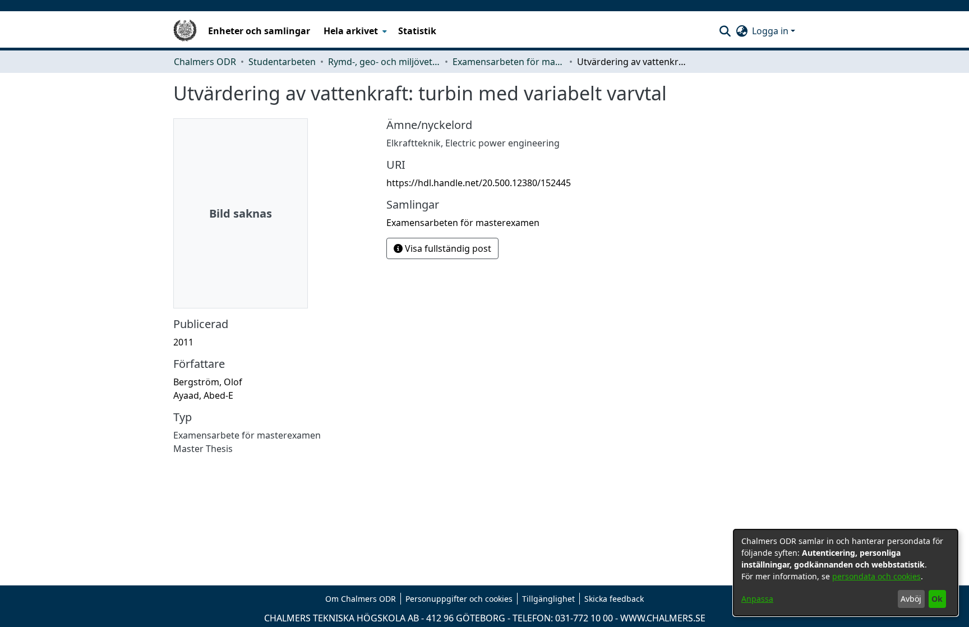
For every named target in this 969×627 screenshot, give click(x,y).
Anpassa (757, 598)
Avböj (911, 598)
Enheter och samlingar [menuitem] (259, 31)
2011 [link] (183, 342)
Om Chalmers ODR (360, 598)
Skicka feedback (614, 598)
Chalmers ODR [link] (205, 62)
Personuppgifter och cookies (459, 598)
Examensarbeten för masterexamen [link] (509, 62)
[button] (725, 31)
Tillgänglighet (548, 598)
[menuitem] (354, 31)
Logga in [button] (771, 31)
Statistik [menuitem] (417, 31)
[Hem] (185, 31)
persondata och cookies (876, 576)
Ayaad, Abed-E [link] (203, 395)
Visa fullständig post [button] (447, 248)
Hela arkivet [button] (351, 31)
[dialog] (845, 572)
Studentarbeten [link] (282, 62)
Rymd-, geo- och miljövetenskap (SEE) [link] (384, 62)
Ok (937, 598)
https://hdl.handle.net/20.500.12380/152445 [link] (478, 183)
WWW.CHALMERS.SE (662, 618)
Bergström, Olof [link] (207, 382)
